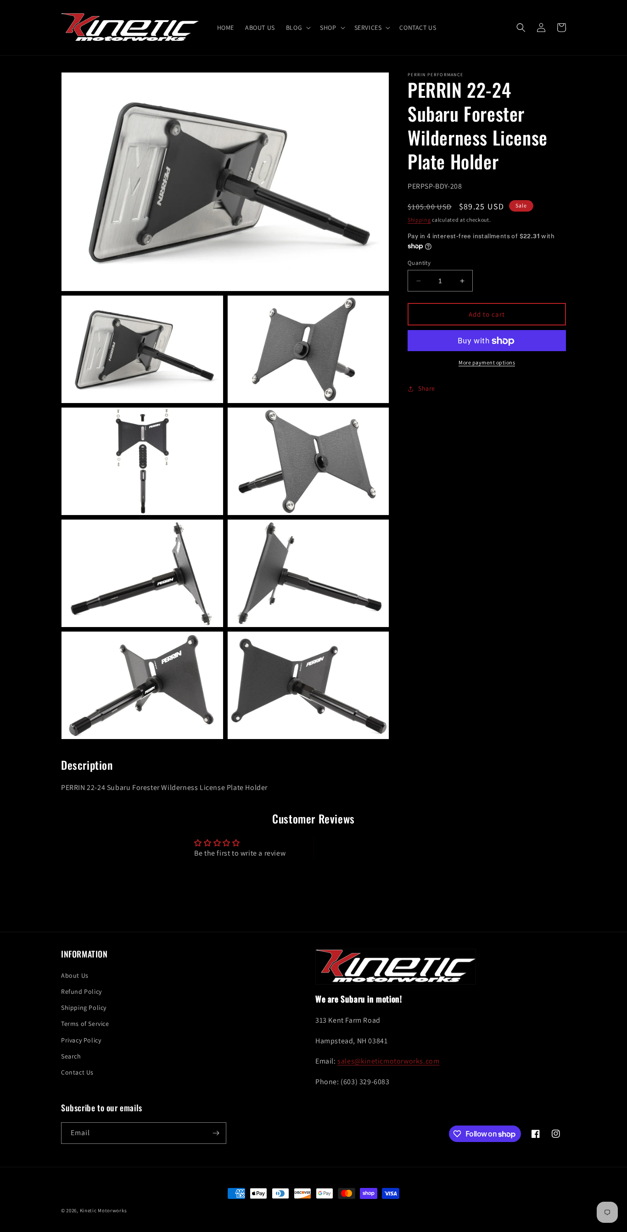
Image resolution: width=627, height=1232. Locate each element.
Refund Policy (81, 991)
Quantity (419, 263)
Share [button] (426, 388)
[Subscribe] (216, 1133)
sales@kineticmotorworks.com (388, 1061)
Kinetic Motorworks (103, 1210)
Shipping (419, 219)
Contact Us (77, 1072)
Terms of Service (85, 1023)
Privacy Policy (81, 1040)
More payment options (487, 362)
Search (71, 1056)
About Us (75, 975)
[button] (297, 27)
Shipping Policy (83, 1007)
